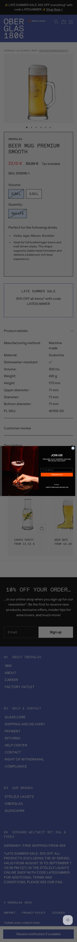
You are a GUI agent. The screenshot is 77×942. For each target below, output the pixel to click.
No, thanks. (56, 484)
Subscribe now (56, 474)
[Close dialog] (73, 448)
